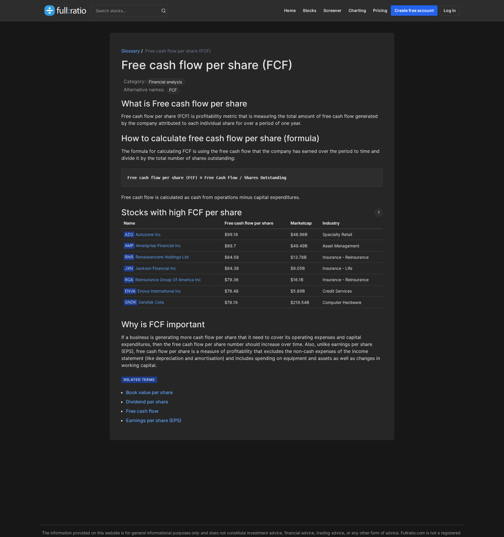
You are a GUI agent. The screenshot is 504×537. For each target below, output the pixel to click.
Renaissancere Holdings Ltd (157, 256)
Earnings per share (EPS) (153, 420)
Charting (357, 10)
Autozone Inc (143, 234)
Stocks (309, 10)
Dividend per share (147, 402)
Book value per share (149, 392)
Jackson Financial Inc (150, 268)
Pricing (380, 10)
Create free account (414, 10)
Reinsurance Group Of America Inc (163, 279)
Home (290, 10)
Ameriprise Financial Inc (153, 245)
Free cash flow (142, 411)
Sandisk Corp (144, 302)
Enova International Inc (153, 290)
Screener (332, 10)
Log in (450, 10)
